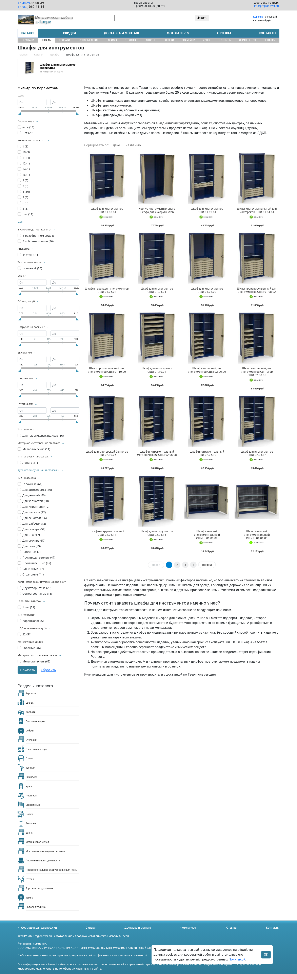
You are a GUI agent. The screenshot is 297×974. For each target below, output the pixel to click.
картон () (30, 255)
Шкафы (46, 40)
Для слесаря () (33, 529)
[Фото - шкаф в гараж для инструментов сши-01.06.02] (106, 258)
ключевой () (32, 268)
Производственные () (38, 557)
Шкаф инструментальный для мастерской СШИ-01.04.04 (257, 210)
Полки (29, 814)
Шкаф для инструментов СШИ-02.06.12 (256, 453)
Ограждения (247, 40)
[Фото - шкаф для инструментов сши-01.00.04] (106, 178)
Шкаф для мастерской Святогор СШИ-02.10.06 (106, 453)
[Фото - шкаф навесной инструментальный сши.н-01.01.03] (257, 501)
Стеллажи (131, 40)
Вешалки (270, 40)
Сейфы (112, 40)
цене (116, 145)
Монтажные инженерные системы (45, 851)
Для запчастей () (35, 501)
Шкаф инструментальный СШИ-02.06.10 (207, 453)
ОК (266, 954)
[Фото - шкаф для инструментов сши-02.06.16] (157, 501)
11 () (26, 158)
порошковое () (33, 621)
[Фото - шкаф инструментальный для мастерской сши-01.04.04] (257, 178)
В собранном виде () (38, 241)
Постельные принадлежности (43, 860)
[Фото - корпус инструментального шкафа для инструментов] (157, 178)
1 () (25, 146)
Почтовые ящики (89, 40)
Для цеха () (31, 546)
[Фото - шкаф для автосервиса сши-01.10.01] (157, 338)
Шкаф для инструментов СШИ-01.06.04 (156, 290)
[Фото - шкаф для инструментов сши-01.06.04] (157, 258)
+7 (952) (31, 7)
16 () (26, 175)
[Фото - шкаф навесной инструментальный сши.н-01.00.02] (206, 501)
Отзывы (224, 33)
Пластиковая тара (36, 749)
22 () (26, 634)
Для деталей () (33, 495)
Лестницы (224, 40)
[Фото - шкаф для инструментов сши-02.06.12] (257, 421)
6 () (25, 203)
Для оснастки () (34, 518)
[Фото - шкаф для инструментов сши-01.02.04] (206, 178)
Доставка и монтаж (121, 33)
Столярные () (33, 574)
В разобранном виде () (38, 235)
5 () (25, 197)
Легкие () (30, 463)
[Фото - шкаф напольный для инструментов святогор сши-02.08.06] (257, 338)
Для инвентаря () (35, 506)
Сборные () (31, 648)
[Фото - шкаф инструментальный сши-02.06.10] (206, 421)
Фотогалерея (178, 33)
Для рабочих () (34, 523)
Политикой (237, 959)
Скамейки (188, 40)
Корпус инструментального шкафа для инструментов (157, 210)
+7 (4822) (31, 3)
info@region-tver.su (266, 5)
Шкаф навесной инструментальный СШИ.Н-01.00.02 (207, 535)
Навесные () (31, 552)
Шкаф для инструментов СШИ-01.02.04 (207, 210)
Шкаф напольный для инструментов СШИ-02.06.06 (207, 370)
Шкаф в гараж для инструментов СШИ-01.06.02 (107, 290)
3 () (25, 186)
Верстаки (28, 40)
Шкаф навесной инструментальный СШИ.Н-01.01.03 (257, 535)
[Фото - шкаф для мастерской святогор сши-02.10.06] (106, 421)
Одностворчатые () (37, 593)
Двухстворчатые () (36, 588)
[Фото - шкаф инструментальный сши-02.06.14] (106, 501)
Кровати (64, 40)
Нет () (27, 133)
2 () (25, 180)
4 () (26, 192)
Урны (206, 40)
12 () (26, 163)
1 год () (28, 607)
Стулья (30, 879)
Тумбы (29, 897)
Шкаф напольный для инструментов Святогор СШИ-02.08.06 (257, 372)
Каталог (28, 33)
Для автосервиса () (37, 490)
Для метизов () (34, 512)
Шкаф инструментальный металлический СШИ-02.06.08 (157, 453)
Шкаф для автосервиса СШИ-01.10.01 (156, 370)
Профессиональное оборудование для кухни (51, 869)
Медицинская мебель (38, 842)
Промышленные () (36, 563)
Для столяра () (33, 540)
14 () (26, 169)
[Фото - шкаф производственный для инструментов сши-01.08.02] (257, 258)
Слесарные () (33, 569)
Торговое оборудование (39, 888)
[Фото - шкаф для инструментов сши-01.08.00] (206, 258)
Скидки (69, 33)
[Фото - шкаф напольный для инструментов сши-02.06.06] (206, 338)
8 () (25, 208)
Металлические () (36, 449)
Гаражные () (32, 484)
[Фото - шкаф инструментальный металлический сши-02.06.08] (157, 421)
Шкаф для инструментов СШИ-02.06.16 (156, 533)
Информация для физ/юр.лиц (37, 927)
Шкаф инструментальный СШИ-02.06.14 (107, 533)
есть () (28, 127)
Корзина (258, 16)
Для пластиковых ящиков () (43, 435)
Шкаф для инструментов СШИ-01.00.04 (107, 210)
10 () (26, 152)
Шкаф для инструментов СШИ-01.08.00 (207, 290)
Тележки (168, 40)
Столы (150, 40)
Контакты (267, 33)
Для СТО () (31, 535)
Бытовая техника (36, 907)
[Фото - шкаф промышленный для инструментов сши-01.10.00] (106, 338)
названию (133, 145)
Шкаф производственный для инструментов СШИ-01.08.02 (257, 290)
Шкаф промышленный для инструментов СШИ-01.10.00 (107, 370)
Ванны (29, 832)
